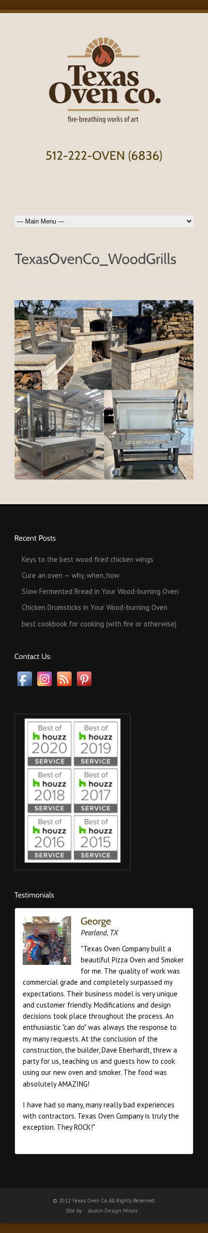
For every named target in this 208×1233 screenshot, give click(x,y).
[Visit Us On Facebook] (24, 685)
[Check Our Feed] (64, 685)
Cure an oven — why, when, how (70, 575)
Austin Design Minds (112, 1210)
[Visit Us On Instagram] (44, 685)
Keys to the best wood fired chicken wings (87, 559)
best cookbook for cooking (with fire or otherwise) (99, 623)
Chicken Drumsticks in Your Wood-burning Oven (94, 607)
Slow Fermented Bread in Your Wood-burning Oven (100, 591)
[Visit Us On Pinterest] (84, 685)
